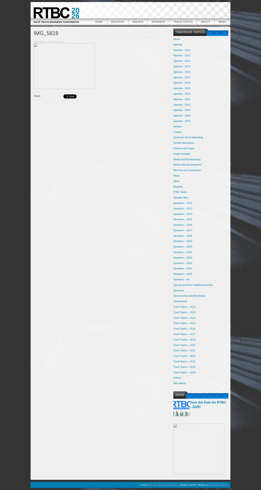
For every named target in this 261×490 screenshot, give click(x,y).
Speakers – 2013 (182, 208)
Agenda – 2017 (181, 77)
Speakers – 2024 (182, 268)
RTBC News (180, 192)
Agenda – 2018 (181, 82)
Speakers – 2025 (182, 274)
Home (99, 22)
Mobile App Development (187, 164)
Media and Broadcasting (186, 159)
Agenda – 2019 (181, 88)
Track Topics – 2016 (184, 328)
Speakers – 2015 (182, 219)
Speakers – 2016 (182, 224)
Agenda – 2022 (181, 104)
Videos (177, 377)
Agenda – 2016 (181, 72)
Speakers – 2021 (182, 252)
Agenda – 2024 (181, 115)
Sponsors (178, 290)
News (222, 22)
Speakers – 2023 (182, 263)
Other (176, 181)
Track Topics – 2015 (184, 323)
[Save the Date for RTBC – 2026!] (181, 415)
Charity (177, 132)
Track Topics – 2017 (184, 334)
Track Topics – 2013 (184, 312)
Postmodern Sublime (218, 485)
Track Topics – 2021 (184, 350)
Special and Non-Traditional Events (193, 285)
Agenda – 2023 (181, 110)
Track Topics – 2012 (184, 306)
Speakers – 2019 (182, 241)
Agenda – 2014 (181, 61)
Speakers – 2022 (182, 257)
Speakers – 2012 (182, 203)
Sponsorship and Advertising (189, 295)
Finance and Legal (183, 148)
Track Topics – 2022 (184, 356)
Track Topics (183, 22)
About (205, 22)
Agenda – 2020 (181, 93)
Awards (177, 126)
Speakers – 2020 (182, 246)
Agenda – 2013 (181, 55)
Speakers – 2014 (182, 214)
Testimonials (180, 301)
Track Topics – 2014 (184, 317)
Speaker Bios (180, 197)
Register (117, 22)
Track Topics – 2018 (184, 339)
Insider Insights (181, 154)
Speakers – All (181, 279)
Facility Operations (183, 143)
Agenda (138, 22)
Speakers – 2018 (182, 235)
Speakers (158, 22)
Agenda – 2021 (181, 99)
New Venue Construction (187, 170)
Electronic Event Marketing (188, 137)
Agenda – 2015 (181, 66)
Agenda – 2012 (181, 50)
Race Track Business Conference (56, 13)
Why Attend (179, 383)
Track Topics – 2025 (184, 372)
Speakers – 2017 (182, 230)
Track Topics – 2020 (184, 345)
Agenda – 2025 (181, 121)
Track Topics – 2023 (184, 361)
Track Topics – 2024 (184, 367)
